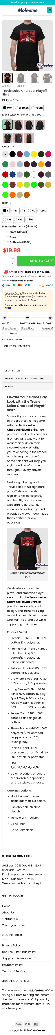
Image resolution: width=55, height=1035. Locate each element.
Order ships (27, 328)
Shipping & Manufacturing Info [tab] (24, 378)
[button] (4, 10)
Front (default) (19, 232)
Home (6, 906)
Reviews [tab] (10, 386)
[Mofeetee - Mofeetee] (27, 10)
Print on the (10, 226)
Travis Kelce (23, 345)
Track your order (13, 925)
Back (13, 237)
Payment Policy (12, 965)
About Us (8, 912)
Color (6, 146)
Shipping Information (16, 958)
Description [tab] (12, 370)
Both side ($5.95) (20, 242)
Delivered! (47, 328)
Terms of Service (13, 971)
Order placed (9, 328)
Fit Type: (8, 100)
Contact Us (10, 919)
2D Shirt (22, 86)
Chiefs (12, 345)
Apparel (6, 86)
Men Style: (9, 114)
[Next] (48, 45)
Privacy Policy (11, 945)
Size (5, 203)
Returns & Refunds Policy (19, 952)
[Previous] (7, 45)
